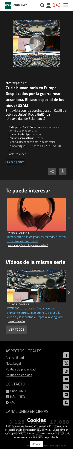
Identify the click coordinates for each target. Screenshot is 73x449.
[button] (68, 219)
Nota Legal (13, 363)
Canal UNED (19, 390)
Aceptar (36, 444)
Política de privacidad (21, 369)
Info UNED (17, 396)
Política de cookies (19, 374)
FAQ (13, 402)
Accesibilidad (15, 357)
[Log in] (48, 6)
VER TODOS (16, 329)
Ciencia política (16, 162)
